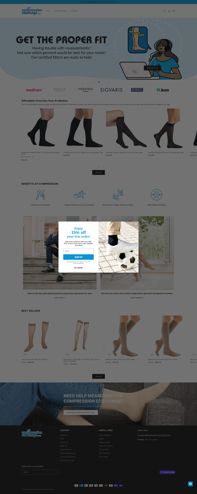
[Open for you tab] (190, 483)
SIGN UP (78, 257)
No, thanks (78, 267)
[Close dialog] (136, 224)
